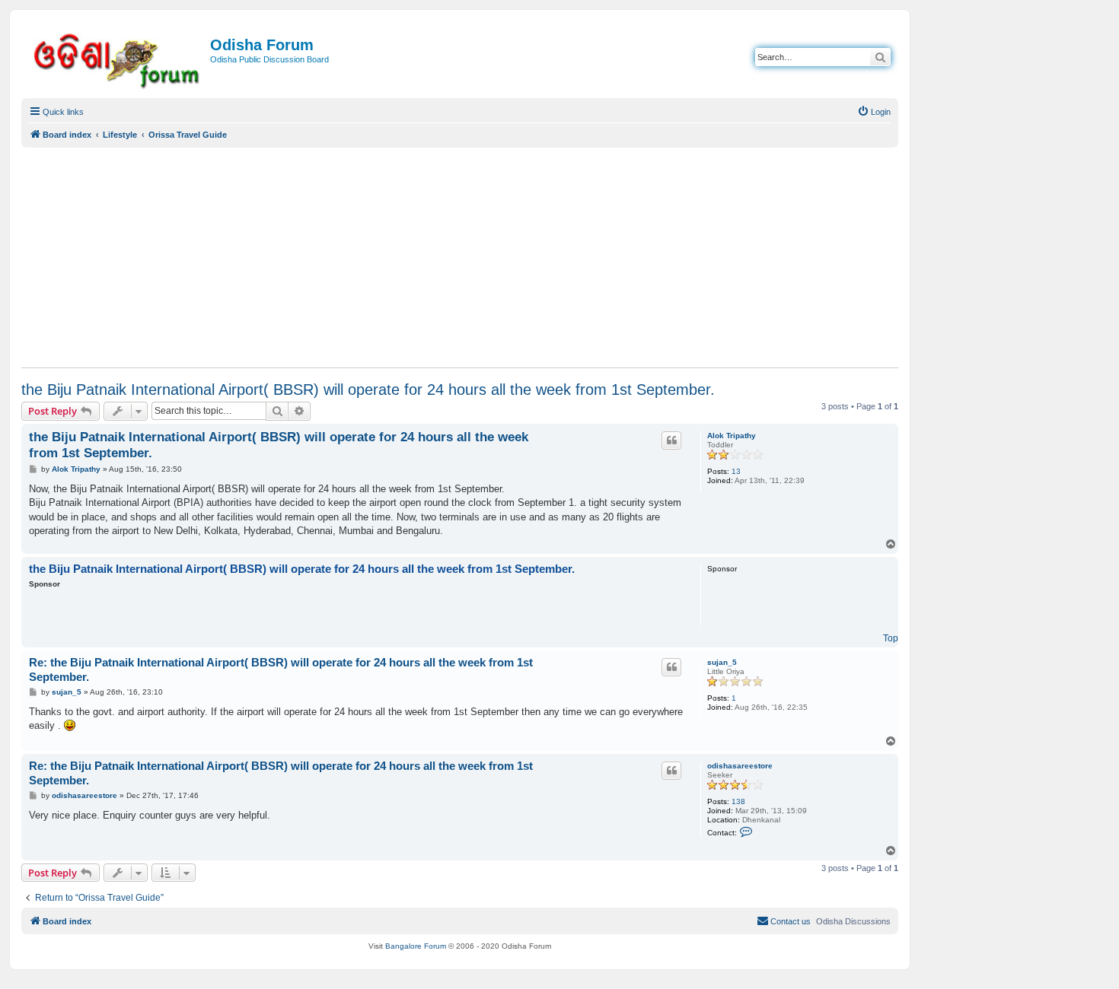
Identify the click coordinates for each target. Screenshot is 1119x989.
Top (890, 638)
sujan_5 (722, 662)
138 (738, 801)
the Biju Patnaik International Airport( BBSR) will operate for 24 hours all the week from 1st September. (368, 389)
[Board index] (117, 58)
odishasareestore (740, 766)
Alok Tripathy (731, 435)
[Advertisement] (459, 257)
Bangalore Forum (415, 946)
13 (736, 471)
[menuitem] (874, 112)
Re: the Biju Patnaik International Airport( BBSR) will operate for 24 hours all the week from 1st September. (281, 669)
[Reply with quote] (671, 440)
